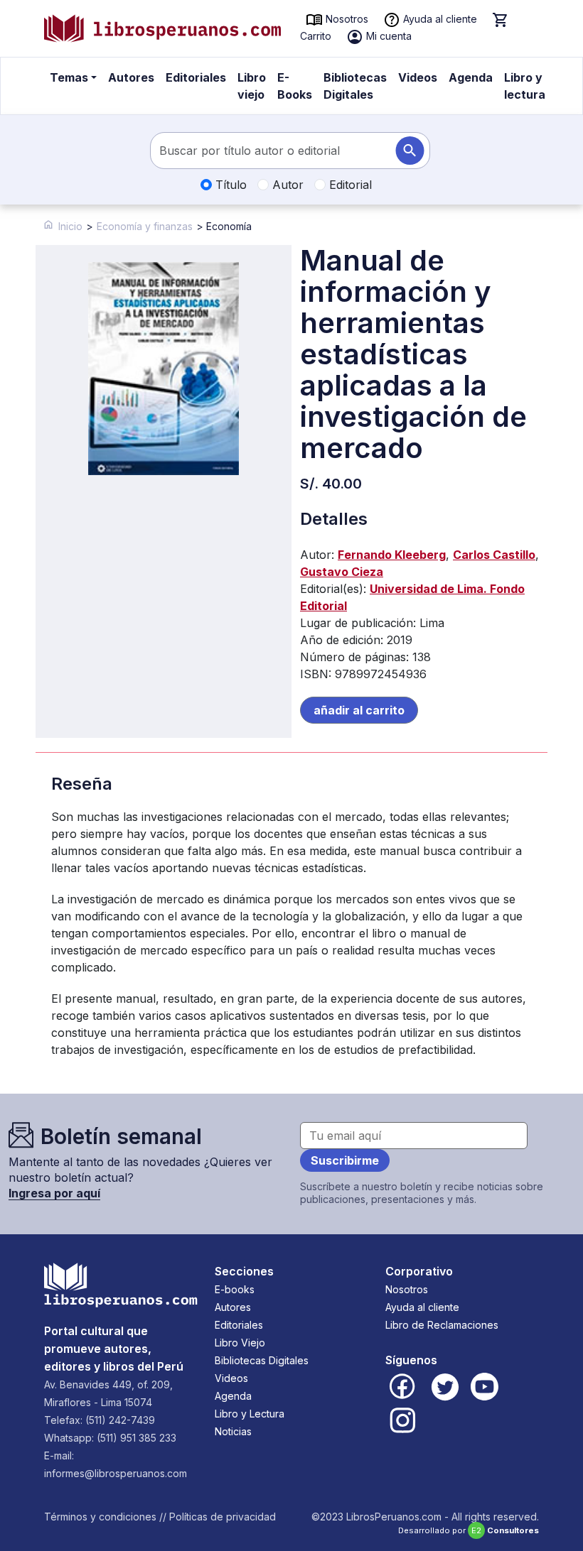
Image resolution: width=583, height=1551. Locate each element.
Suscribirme (345, 1160)
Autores (131, 77)
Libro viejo (251, 86)
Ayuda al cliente (438, 19)
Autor (286, 185)
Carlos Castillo (494, 555)
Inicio (70, 226)
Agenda (471, 77)
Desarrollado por (468, 1530)
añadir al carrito (359, 710)
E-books (235, 1289)
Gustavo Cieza (341, 572)
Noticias (233, 1431)
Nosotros (345, 19)
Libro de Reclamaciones (441, 1325)
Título (229, 185)
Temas (69, 77)
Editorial (349, 185)
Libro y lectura (524, 86)
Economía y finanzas (145, 226)
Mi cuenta (387, 36)
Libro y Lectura (249, 1414)
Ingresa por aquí (54, 1193)
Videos (417, 77)
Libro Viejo (240, 1343)
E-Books (294, 86)
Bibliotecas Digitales (355, 86)
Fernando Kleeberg (392, 555)
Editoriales (196, 77)
